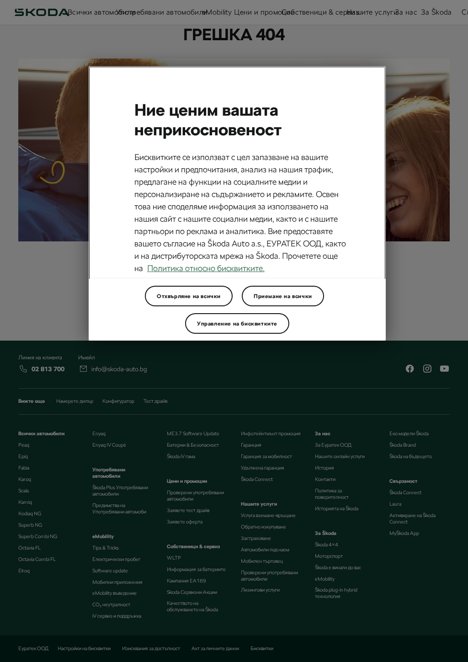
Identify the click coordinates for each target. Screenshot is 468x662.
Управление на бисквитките (237, 323)
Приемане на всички (283, 296)
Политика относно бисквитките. (206, 268)
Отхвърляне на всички (189, 296)
